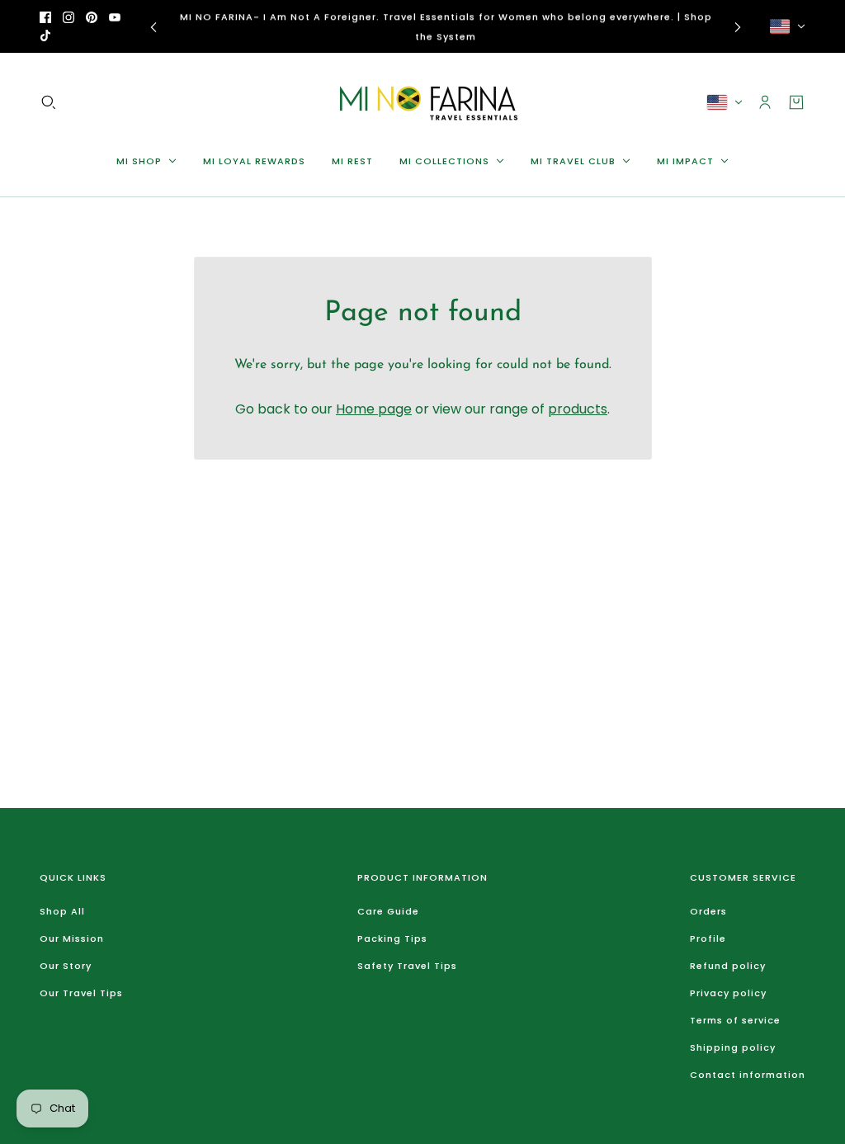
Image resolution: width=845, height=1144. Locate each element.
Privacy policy (728, 993)
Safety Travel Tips (407, 965)
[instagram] (68, 17)
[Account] (765, 102)
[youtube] (115, 17)
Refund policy (728, 965)
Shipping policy (733, 1047)
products (577, 408)
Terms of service (735, 1020)
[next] (737, 27)
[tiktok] (45, 35)
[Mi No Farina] (422, 102)
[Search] (49, 102)
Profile (708, 938)
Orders (708, 911)
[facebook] (45, 17)
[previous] (153, 27)
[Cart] (796, 102)
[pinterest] (92, 17)
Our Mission (72, 938)
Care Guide (388, 911)
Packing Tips (392, 938)
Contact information (747, 1074)
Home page (374, 408)
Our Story (66, 965)
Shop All (62, 911)
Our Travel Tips (81, 993)
